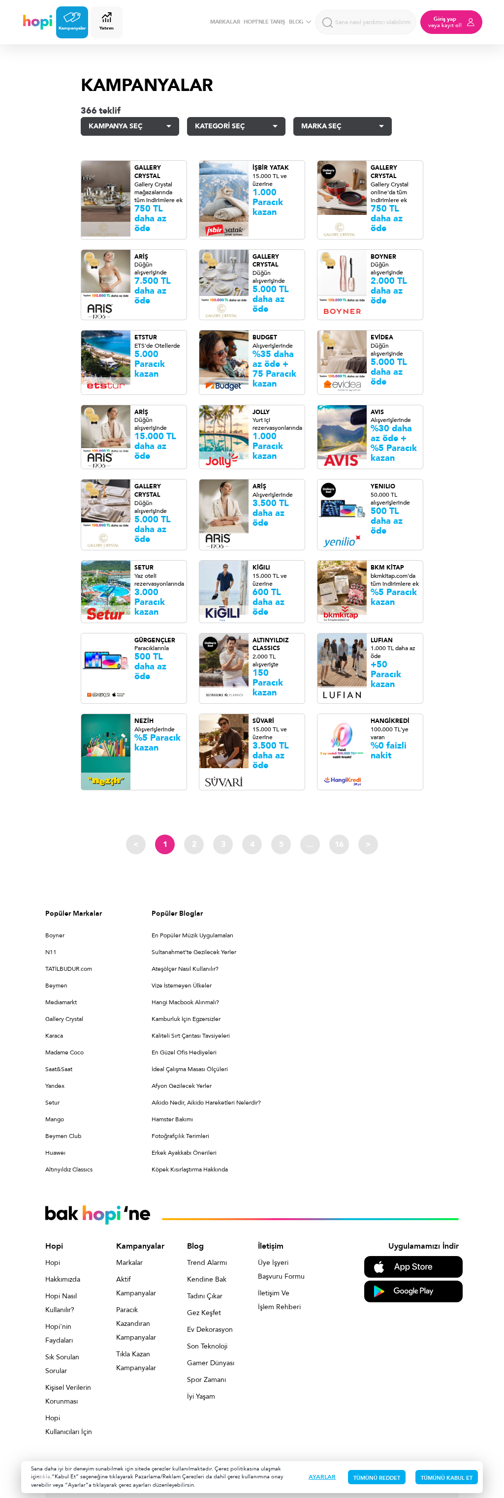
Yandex (54, 1086)
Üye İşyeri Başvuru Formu (281, 1269)
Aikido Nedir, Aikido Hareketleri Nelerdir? (206, 1103)
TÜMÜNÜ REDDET (376, 1478)
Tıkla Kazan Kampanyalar (136, 1361)
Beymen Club (63, 1136)
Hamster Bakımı (172, 1119)
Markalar (129, 1262)
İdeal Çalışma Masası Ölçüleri (190, 1069)
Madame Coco (64, 1052)
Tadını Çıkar (204, 1296)
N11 (51, 952)
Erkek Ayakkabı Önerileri (184, 1153)
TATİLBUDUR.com (68, 969)
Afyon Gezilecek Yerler (182, 1086)
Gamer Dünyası (210, 1363)
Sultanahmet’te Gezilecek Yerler (194, 952)
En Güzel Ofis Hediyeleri (184, 1052)
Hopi (52, 1262)
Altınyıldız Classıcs (69, 1169)
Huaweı (55, 1153)
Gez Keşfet (204, 1313)
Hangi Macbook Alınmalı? (185, 1002)
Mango (54, 1119)
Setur (52, 1103)
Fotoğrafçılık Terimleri (180, 1136)
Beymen (56, 985)
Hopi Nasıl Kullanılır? (61, 1303)
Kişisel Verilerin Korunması (68, 1394)
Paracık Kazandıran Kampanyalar (136, 1323)
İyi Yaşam (201, 1396)
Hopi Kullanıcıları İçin (68, 1425)
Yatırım (106, 28)
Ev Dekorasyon (210, 1329)
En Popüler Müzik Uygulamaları (192, 935)
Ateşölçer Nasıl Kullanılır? (185, 969)
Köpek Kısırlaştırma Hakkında (190, 1169)
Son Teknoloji (207, 1346)
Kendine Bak (206, 1279)
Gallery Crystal (64, 1019)
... (310, 844)
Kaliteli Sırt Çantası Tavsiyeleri (191, 1036)
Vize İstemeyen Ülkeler (182, 985)
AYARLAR (322, 1477)
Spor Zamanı (206, 1379)
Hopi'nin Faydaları (59, 1333)
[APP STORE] (413, 1266)
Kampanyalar (72, 28)
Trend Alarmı (207, 1262)
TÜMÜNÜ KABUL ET (446, 1478)
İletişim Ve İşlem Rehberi (279, 1300)
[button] (130, 126)
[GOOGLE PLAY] (413, 1291)
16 (339, 844)
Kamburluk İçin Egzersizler (186, 1019)
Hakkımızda (62, 1279)
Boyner (54, 935)
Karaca (54, 1036)
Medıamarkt (61, 1002)
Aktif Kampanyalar (136, 1286)
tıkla (44, 1476)
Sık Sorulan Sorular (62, 1364)
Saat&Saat (58, 1069)
